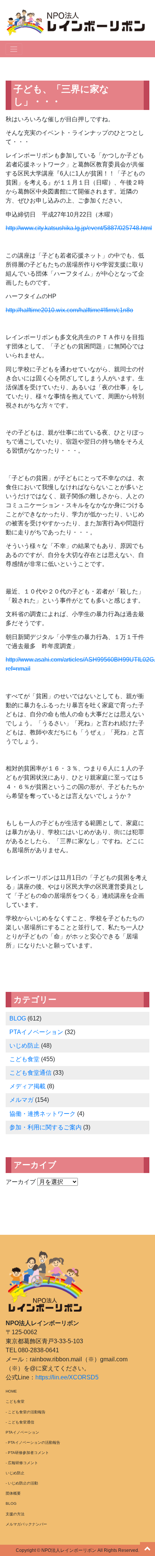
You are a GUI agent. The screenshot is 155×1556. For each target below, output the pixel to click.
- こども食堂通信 (20, 1422)
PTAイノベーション (36, 1032)
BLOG (17, 1018)
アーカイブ (21, 1182)
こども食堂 (24, 1059)
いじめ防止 (24, 1045)
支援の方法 (15, 1514)
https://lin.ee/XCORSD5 (67, 1377)
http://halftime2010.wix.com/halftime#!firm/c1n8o (69, 310)
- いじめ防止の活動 (22, 1483)
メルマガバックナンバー (26, 1524)
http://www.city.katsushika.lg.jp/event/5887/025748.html (79, 228)
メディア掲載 (27, 1086)
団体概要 (13, 1493)
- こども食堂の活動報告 (26, 1412)
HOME (11, 1391)
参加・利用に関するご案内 (45, 1127)
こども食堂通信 (30, 1072)
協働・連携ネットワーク (42, 1114)
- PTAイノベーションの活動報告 (33, 1442)
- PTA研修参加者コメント (27, 1453)
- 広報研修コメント (22, 1463)
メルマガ (21, 1100)
